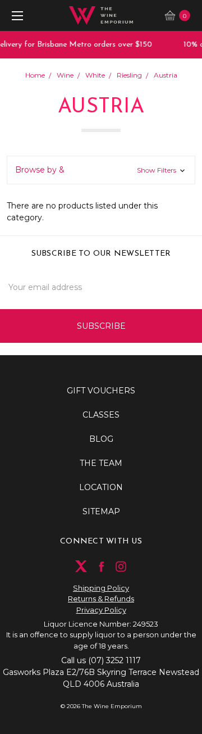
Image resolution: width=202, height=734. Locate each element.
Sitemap (101, 511)
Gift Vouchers (101, 391)
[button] (101, 170)
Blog (101, 439)
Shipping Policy (101, 587)
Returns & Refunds (101, 598)
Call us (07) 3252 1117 (101, 660)
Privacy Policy (101, 609)
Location (101, 487)
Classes (101, 415)
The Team (101, 463)
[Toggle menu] (15, 15)
